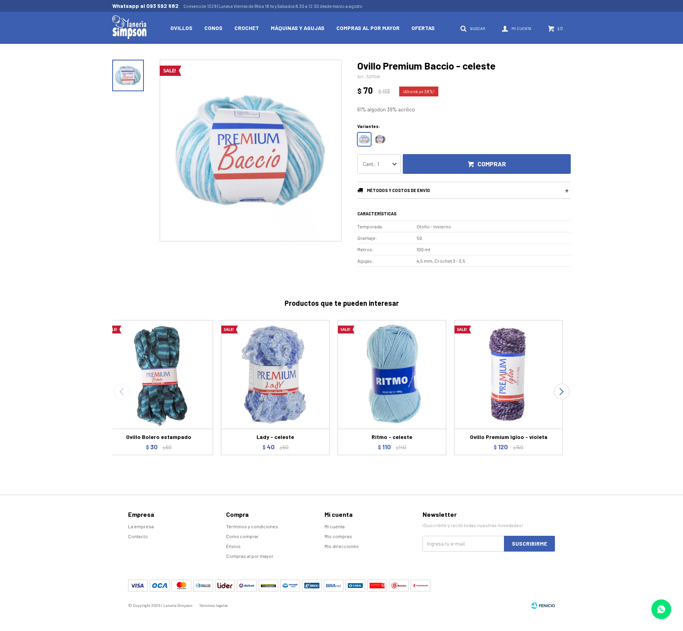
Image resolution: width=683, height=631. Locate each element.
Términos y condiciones (252, 526)
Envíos (233, 546)
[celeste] (364, 139)
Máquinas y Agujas (298, 27)
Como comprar (242, 536)
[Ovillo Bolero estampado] (158, 374)
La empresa (141, 526)
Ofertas (423, 27)
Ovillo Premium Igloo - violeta (508, 436)
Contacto (138, 536)
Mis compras (338, 536)
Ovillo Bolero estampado (158, 436)
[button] (561, 391)
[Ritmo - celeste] (392, 374)
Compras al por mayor (368, 27)
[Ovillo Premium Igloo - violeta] (508, 374)
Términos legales (213, 605)
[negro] (380, 139)
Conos (213, 27)
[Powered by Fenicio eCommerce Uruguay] (543, 605)
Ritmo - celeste (392, 436)
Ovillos (181, 27)
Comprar (491, 164)
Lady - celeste (275, 436)
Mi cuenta (335, 526)
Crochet (246, 27)
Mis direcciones (342, 546)
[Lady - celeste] (275, 374)
